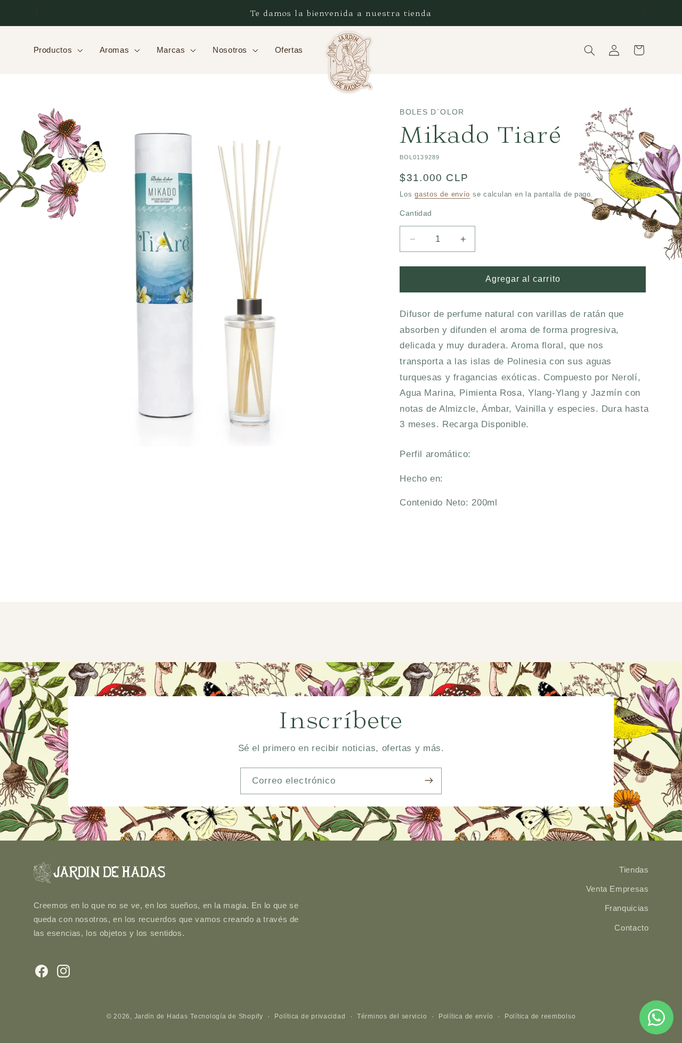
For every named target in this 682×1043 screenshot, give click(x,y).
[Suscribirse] (429, 781)
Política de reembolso (540, 1016)
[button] (57, 50)
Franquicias (627, 909)
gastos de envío (442, 194)
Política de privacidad (309, 1016)
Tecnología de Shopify (226, 1016)
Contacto (631, 928)
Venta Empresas (617, 889)
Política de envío (466, 1016)
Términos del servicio (392, 1016)
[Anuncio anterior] (36, 12)
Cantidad (416, 213)
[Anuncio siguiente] (645, 12)
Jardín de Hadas (161, 1016)
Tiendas (633, 870)
